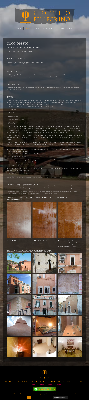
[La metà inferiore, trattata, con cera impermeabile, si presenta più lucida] (19, 220)
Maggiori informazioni (60, 397)
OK (29, 397)
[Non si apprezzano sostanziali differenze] (45, 220)
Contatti (60, 28)
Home (19, 28)
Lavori (37, 28)
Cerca (69, 28)
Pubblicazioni (48, 28)
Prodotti (28, 28)
